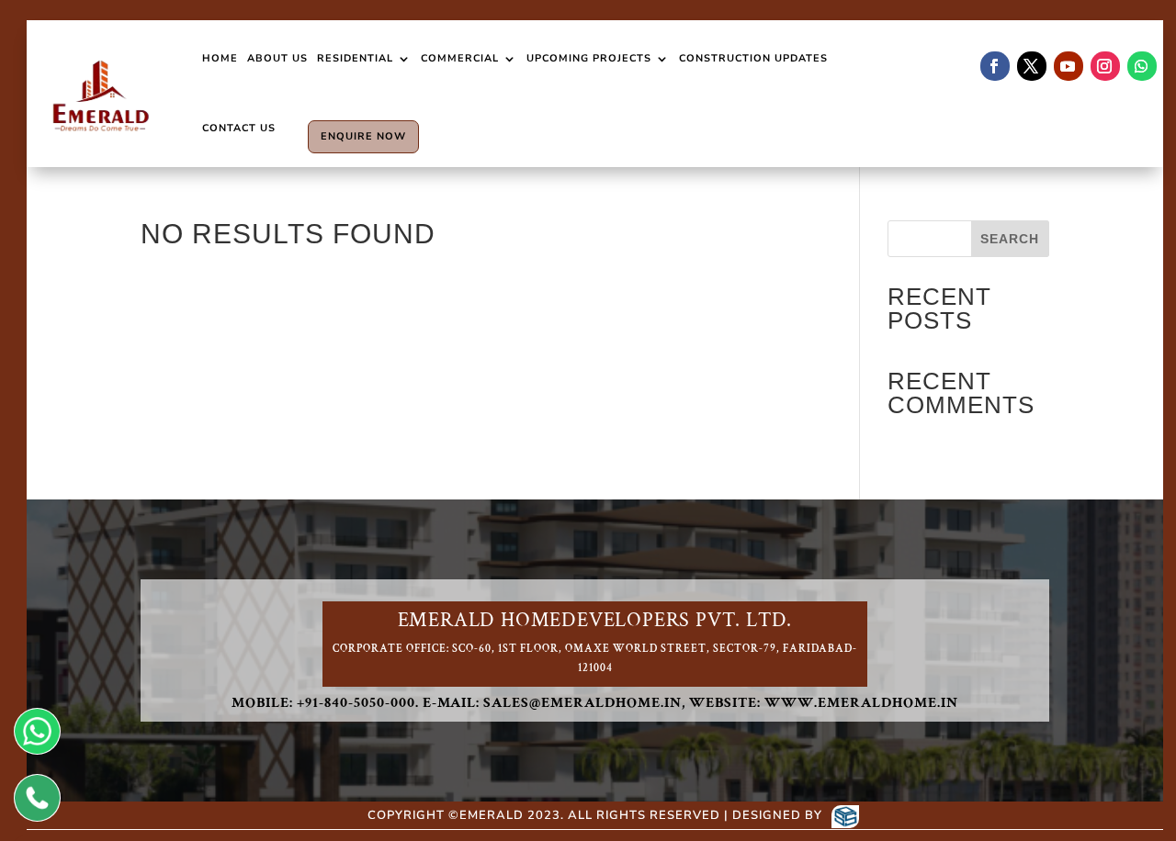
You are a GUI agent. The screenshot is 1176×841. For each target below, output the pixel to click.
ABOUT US (277, 58)
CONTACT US (239, 128)
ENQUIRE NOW (363, 136)
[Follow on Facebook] (995, 66)
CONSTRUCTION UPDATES (753, 58)
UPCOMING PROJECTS (588, 58)
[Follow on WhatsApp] (1142, 66)
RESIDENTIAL (355, 58)
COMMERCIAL (460, 58)
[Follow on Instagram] (1105, 66)
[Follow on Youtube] (1068, 66)
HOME (220, 58)
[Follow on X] (1031, 66)
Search (1009, 238)
